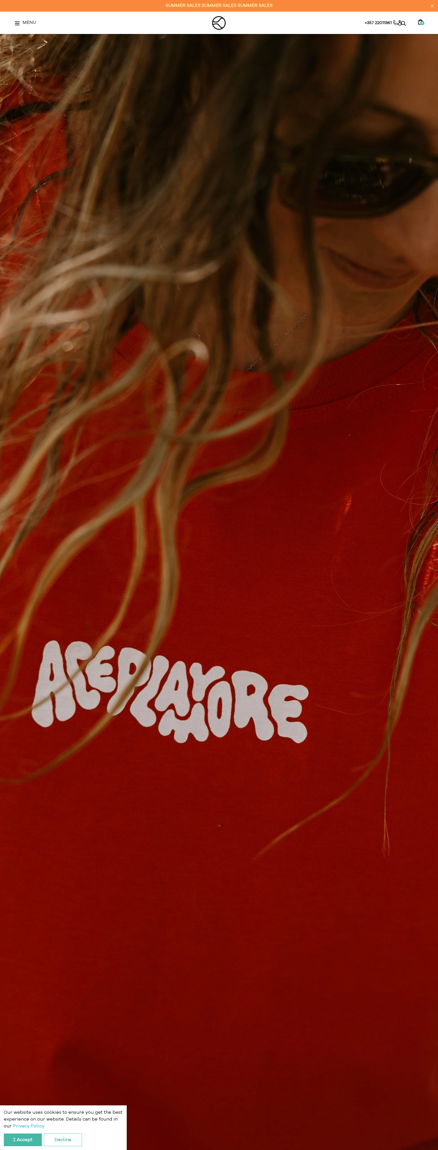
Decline (62, 1140)
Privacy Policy (28, 1126)
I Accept (22, 1140)
